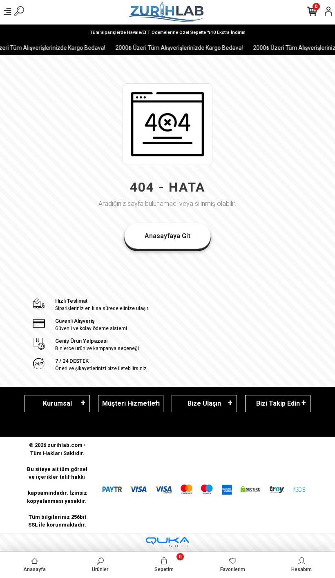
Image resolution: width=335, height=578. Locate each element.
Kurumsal (57, 403)
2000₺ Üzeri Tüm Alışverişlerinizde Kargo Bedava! (175, 48)
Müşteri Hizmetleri (131, 403)
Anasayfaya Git (167, 236)
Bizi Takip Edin (278, 403)
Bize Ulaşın (204, 403)
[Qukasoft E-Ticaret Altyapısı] (167, 542)
